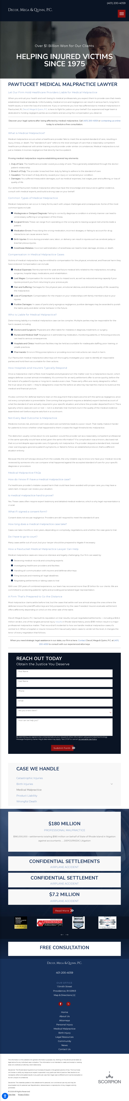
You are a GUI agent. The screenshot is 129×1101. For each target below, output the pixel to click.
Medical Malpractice (64, 1028)
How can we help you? (28, 720)
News (64, 1045)
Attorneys (64, 1020)
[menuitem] (64, 778)
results (58, 622)
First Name (23, 671)
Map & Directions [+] (64, 995)
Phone (21, 691)
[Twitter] (68, 1004)
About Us (64, 1016)
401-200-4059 (64, 972)
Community (64, 1041)
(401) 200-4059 (116, 3)
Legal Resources (64, 1037)
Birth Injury (64, 1032)
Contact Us (64, 1049)
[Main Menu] (122, 14)
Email (20, 701)
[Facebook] (60, 1004)
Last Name (23, 681)
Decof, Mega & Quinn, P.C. (35, 109)
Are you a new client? (27, 710)
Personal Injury (64, 1024)
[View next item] (67, 934)
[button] (5, 1096)
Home (64, 1012)
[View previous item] (62, 934)
